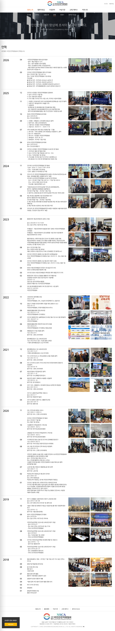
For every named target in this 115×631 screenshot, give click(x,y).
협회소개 (37, 609)
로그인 (106, 3)
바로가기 (10, 624)
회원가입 (111, 3)
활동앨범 (46, 609)
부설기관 (55, 609)
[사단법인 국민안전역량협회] (57, 3)
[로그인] (83, 626)
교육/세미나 (65, 609)
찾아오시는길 (76, 609)
